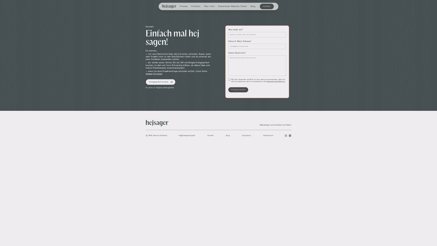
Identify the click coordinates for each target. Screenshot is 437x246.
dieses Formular (154, 74)
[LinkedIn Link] (290, 135)
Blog (252, 6)
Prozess (184, 6)
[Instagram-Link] (286, 135)
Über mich (209, 6)
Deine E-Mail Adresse (240, 41)
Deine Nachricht (237, 53)
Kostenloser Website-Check (232, 6)
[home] (169, 6)
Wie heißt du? (235, 29)
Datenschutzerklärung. (276, 81)
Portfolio (195, 6)
